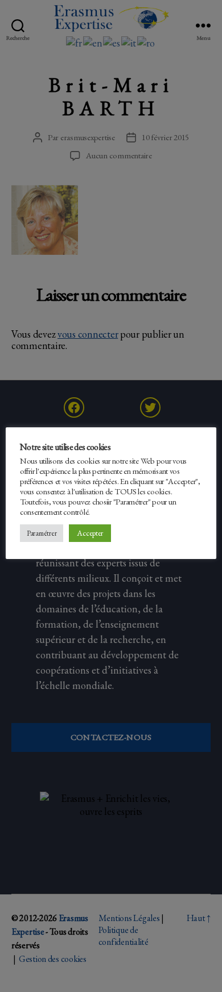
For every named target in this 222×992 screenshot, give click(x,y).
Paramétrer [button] (41, 533)
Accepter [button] (90, 533)
